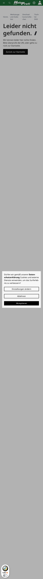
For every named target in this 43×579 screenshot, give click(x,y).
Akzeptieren (21, 303)
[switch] (5, 575)
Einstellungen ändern (21, 289)
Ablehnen (21, 296)
